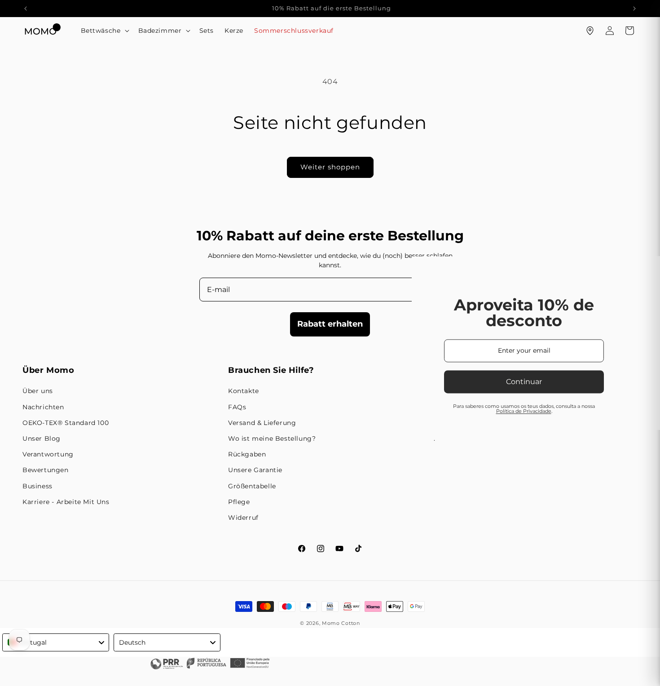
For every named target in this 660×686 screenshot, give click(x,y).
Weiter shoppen (330, 167)
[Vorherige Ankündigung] (25, 8)
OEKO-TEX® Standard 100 (65, 423)
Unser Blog (41, 438)
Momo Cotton (341, 623)
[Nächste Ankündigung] (634, 8)
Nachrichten (43, 407)
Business (37, 486)
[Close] (548, 213)
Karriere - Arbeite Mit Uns (66, 502)
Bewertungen (45, 470)
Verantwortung (48, 454)
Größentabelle (252, 486)
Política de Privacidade (221, 411)
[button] (104, 30)
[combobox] (55, 642)
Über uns (37, 391)
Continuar (222, 381)
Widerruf (243, 517)
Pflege (239, 502)
